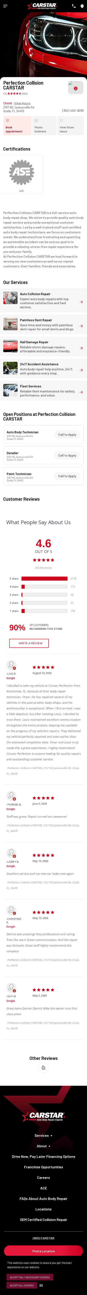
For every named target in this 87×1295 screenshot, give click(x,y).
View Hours (22, 103)
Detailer (12, 453)
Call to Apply (67, 434)
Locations (43, 1209)
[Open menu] (5, 6)
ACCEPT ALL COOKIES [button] (22, 1285)
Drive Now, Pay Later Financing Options (43, 1156)
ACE (43, 1188)
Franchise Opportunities (43, 1167)
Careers (43, 1177)
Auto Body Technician (22, 432)
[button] (42, 1285)
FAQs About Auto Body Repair (43, 1198)
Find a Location (43, 1251)
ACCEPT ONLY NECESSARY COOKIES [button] (30, 1277)
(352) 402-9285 (73, 110)
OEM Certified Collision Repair (43, 1219)
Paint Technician (19, 474)
